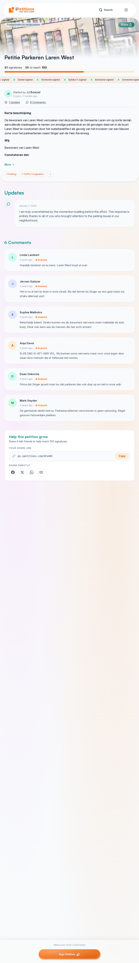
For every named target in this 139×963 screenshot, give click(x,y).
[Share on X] (22, 472)
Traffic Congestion (33, 174)
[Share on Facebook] (13, 472)
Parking (11, 174)
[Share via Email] (41, 472)
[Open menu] (126, 10)
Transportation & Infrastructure (23, 24)
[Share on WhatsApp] (32, 472)
